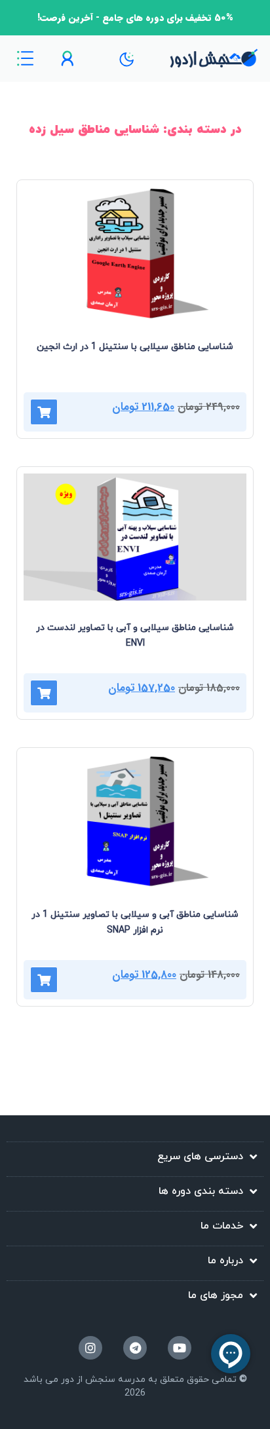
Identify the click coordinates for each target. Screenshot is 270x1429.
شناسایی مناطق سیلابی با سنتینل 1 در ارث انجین (135, 347)
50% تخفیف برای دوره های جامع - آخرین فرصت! (135, 17)
